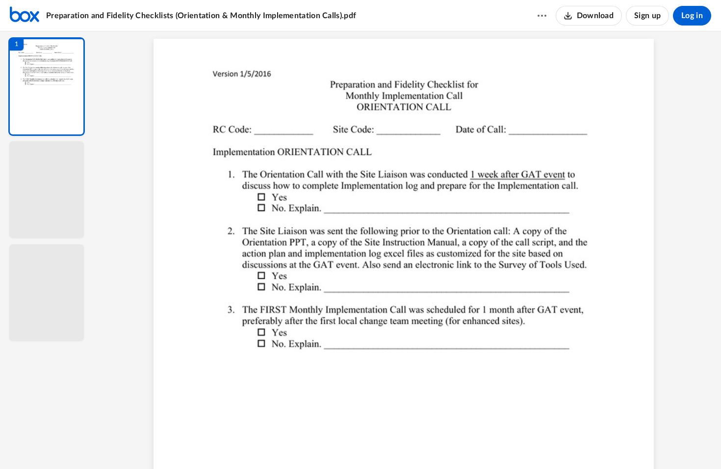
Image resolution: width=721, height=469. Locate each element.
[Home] (24, 15)
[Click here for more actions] (542, 16)
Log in (692, 16)
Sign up (647, 16)
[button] (46, 86)
